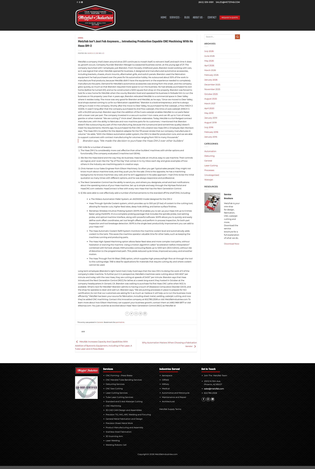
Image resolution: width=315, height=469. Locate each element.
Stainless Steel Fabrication (119, 432)
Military (165, 384)
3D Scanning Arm (114, 436)
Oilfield (165, 380)
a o (103, 53)
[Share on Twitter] (132, 314)
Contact (212, 17)
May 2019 (208, 113)
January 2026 (210, 80)
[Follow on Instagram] (79, 2)
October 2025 (211, 94)
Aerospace (167, 375)
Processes (209, 170)
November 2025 (212, 89)
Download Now (231, 244)
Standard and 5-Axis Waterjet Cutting (124, 401)
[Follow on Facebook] (77, 2)
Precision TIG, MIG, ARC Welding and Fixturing (128, 414)
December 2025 (212, 84)
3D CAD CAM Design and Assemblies (124, 410)
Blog (186, 17)
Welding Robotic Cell (116, 445)
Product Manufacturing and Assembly (124, 427)
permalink (120, 322)
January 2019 (210, 118)
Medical (166, 388)
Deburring (209, 156)
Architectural (168, 401)
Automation (210, 151)
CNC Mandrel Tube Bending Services (124, 380)
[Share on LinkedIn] (145, 314)
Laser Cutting (211, 165)
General (80, 38)
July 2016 (208, 127)
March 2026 (210, 70)
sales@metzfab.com (228, 2)
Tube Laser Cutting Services (119, 397)
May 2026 (209, 61)
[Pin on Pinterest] (140, 314)
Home (163, 17)
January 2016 (210, 137)
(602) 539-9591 (206, 2)
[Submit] (237, 36)
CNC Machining (113, 406)
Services (174, 17)
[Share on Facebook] (127, 314)
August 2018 (210, 122)
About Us (198, 17)
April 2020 (209, 108)
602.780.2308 (210, 393)
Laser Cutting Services (117, 393)
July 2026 (209, 51)
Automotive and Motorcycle (175, 393)
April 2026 (209, 65)
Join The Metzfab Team (215, 375)
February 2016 (211, 132)
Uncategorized (211, 175)
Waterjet (208, 180)
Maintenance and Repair (174, 397)
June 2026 (209, 56)
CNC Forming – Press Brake (119, 375)
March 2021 (209, 103)
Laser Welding (113, 440)
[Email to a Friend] (136, 314)
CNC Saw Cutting (114, 388)
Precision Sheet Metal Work (119, 423)
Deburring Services (115, 384)
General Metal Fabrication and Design (124, 419)
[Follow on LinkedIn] (82, 2)
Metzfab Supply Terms (170, 409)
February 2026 (211, 75)
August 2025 (210, 99)
